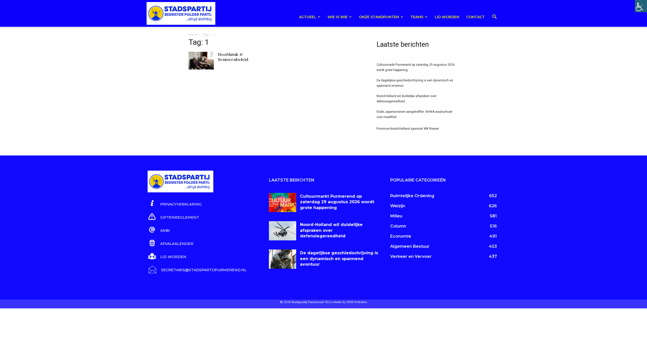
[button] (494, 17)
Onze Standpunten (379, 17)
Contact (475, 17)
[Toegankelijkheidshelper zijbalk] (641, 6)
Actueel (307, 17)
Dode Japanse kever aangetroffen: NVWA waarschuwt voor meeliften (414, 114)
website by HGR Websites (349, 302)
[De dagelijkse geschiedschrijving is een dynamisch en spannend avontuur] (282, 259)
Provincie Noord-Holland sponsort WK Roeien (408, 128)
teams (416, 17)
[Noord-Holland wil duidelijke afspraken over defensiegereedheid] (282, 230)
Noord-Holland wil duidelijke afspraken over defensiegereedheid (406, 98)
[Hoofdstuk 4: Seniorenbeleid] (201, 61)
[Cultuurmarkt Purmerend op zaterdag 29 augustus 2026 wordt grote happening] (282, 202)
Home (193, 34)
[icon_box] (175, 203)
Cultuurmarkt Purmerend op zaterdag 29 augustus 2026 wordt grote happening (416, 67)
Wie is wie (338, 17)
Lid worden (447, 17)
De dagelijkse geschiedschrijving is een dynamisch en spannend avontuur (415, 83)
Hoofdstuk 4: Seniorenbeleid (233, 57)
